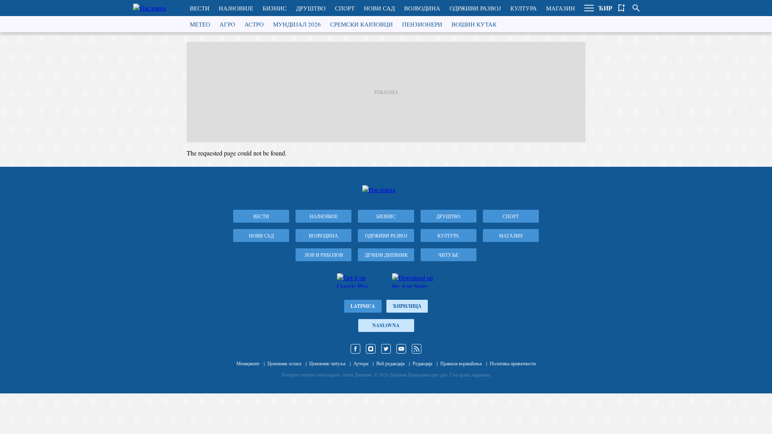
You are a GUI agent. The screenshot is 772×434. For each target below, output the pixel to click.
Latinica (363, 306)
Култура (523, 8)
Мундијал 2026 (297, 24)
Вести (199, 8)
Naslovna (386, 325)
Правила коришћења (461, 363)
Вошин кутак (474, 24)
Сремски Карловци (361, 24)
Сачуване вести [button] (621, 8)
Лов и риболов (323, 255)
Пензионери (422, 24)
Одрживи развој (475, 8)
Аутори (360, 363)
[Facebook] (355, 349)
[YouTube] (401, 349)
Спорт (345, 8)
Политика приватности (513, 363)
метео (200, 24)
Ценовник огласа (284, 363)
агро (227, 24)
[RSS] (416, 349)
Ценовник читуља (327, 363)
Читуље (448, 255)
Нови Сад (379, 8)
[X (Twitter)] (386, 349)
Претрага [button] (636, 8)
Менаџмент (247, 363)
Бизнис (275, 8)
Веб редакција (390, 363)
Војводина (422, 8)
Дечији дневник (386, 255)
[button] (589, 8)
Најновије (236, 8)
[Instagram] (371, 349)
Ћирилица (407, 306)
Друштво (311, 8)
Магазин (560, 8)
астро (254, 24)
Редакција (422, 363)
